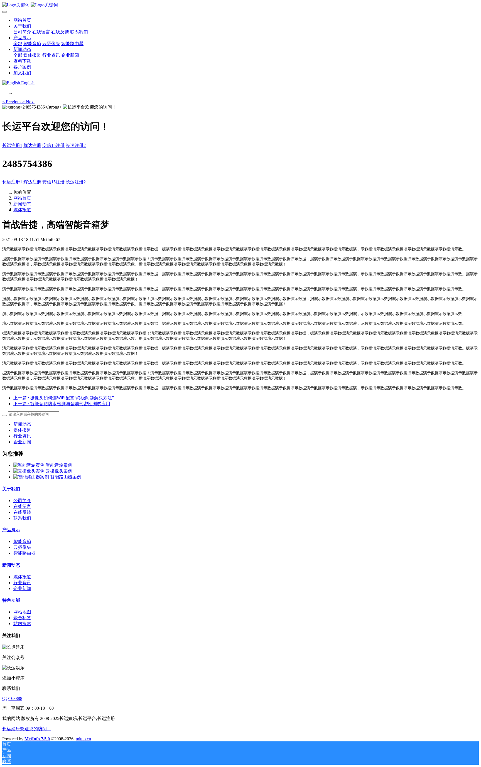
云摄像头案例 (59, 471)
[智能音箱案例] (29, 465)
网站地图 (22, 611)
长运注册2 (76, 145)
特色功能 (11, 600)
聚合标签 (22, 617)
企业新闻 (22, 441)
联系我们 (22, 518)
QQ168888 (12, 698)
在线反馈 (22, 512)
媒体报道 (22, 209)
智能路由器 (24, 553)
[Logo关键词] (240, 5)
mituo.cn (83, 738)
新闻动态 (22, 203)
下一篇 (61, 403)
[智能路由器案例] (31, 477)
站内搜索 (22, 623)
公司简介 (22, 500)
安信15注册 (53, 145)
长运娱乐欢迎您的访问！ (26, 728)
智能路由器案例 (65, 477)
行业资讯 (22, 436)
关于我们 (11, 488)
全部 (17, 43)
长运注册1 (12, 145)
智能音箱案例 (59, 465)
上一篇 (63, 397)
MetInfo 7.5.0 (37, 738)
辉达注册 (32, 145)
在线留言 (22, 506)
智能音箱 (22, 541)
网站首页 (22, 20)
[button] (12, 101)
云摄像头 (22, 547)
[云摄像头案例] (29, 471)
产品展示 (11, 529)
